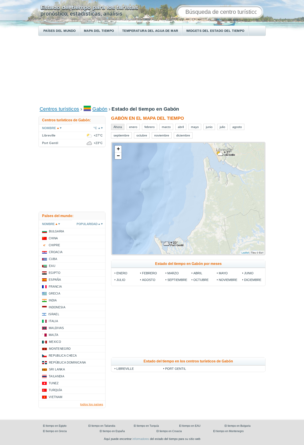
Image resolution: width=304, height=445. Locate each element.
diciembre (252, 280)
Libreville (125, 368)
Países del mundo (59, 31)
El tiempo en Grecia (55, 431)
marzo (173, 273)
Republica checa (63, 355)
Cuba (53, 259)
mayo (223, 273)
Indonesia (57, 307)
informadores (140, 439)
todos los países (91, 404)
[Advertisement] (152, 70)
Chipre (54, 245)
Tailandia (56, 376)
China (53, 238)
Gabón (99, 109)
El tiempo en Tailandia (101, 425)
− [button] (118, 155)
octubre (201, 280)
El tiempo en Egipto (55, 425)
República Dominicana (67, 362)
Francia (55, 286)
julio (120, 280)
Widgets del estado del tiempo (215, 31)
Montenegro (60, 348)
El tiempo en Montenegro (228, 431)
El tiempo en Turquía (146, 425)
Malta (54, 335)
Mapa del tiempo (99, 31)
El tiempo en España (112, 431)
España (55, 279)
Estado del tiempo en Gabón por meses (188, 264)
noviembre (228, 280)
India (53, 300)
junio (248, 273)
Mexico (55, 341)
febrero (149, 273)
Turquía (55, 390)
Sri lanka (57, 369)
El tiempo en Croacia (169, 431)
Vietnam (55, 397)
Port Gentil (175, 368)
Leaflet (245, 252)
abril (197, 273)
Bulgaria (56, 231)
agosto (148, 280)
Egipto (54, 272)
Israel (53, 314)
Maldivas (56, 328)
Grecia (54, 293)
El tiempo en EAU (190, 425)
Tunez (54, 383)
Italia (53, 321)
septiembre (177, 280)
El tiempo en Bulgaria (238, 425)
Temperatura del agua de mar (150, 31)
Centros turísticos (59, 109)
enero (121, 273)
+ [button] (118, 149)
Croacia (56, 252)
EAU (52, 266)
